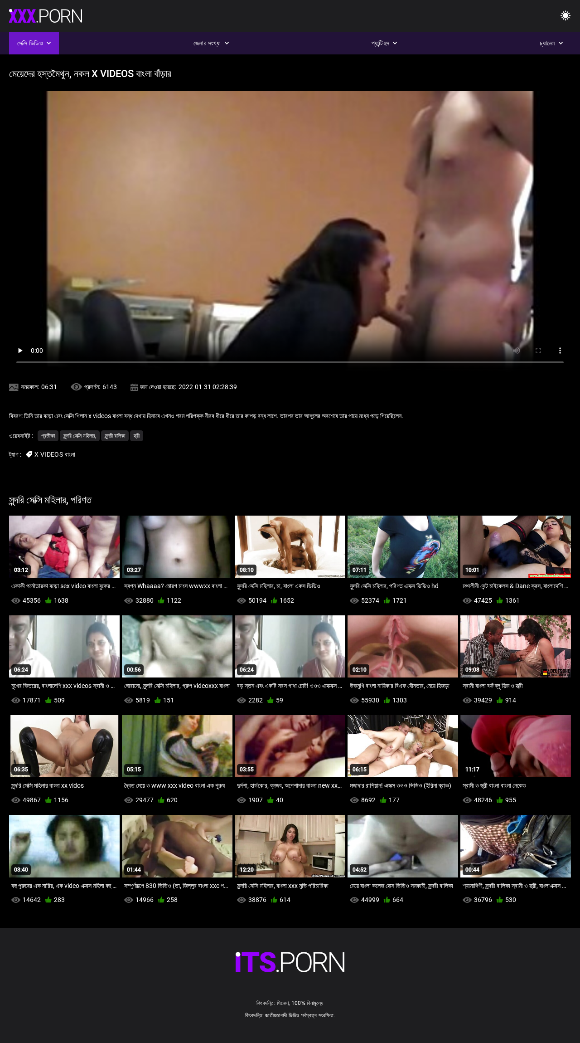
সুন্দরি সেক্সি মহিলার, (79, 436)
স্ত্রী (137, 436)
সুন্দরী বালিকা (115, 436)
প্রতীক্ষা (48, 436)
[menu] (565, 16)
